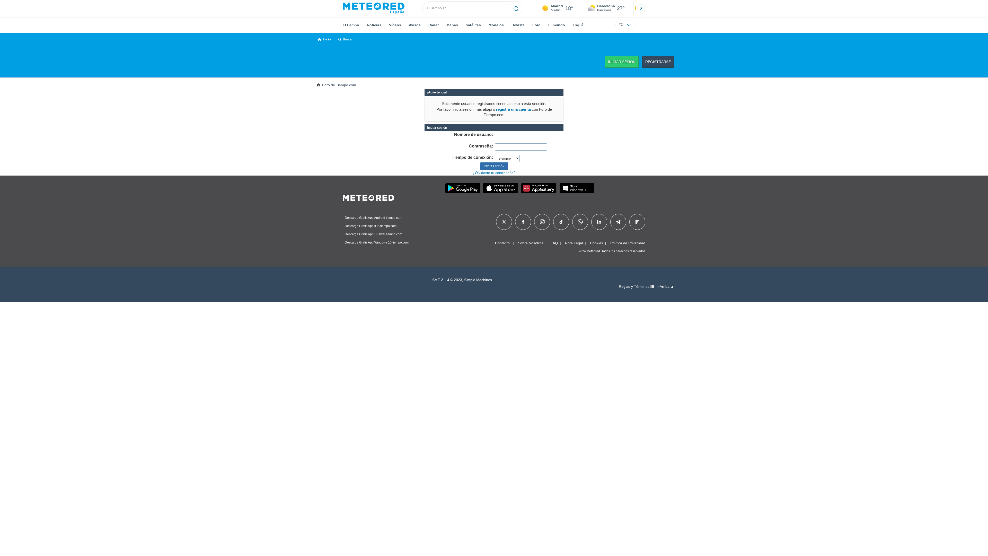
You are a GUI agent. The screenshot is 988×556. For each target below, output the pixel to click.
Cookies (596, 243)
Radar (433, 25)
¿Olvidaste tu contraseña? (494, 173)
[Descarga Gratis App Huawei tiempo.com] (539, 188)
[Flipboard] (637, 222)
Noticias (374, 25)
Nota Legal (574, 243)
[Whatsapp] (580, 222)
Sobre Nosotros (530, 243)
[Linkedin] (599, 222)
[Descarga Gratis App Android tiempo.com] (462, 188)
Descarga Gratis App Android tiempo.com (373, 218)
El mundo (556, 25)
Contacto (502, 243)
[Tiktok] (561, 222)
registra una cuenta (513, 109)
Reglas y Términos (634, 287)
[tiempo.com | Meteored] (368, 197)
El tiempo (351, 25)
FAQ (554, 243)
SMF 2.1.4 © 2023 (447, 280)
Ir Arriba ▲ (665, 287)
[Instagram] (542, 222)
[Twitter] (504, 222)
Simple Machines (478, 280)
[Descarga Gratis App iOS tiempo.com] (500, 188)
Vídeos (395, 25)
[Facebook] (523, 222)
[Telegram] (618, 222)
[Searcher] (516, 8)
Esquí (578, 25)
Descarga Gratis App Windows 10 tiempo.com (377, 242)
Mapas (452, 25)
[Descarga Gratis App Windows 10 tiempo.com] (577, 188)
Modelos (496, 25)
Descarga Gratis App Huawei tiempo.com (373, 234)
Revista (518, 25)
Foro (536, 25)
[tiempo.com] (373, 8)
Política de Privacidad (627, 243)
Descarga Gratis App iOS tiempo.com (370, 226)
